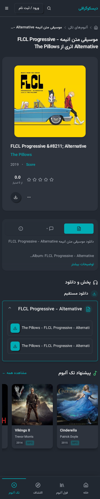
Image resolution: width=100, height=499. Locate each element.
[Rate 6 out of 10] (40, 179)
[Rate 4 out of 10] (34, 179)
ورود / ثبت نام (29, 8)
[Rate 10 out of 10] (51, 179)
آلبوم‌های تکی (78, 27)
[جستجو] (49, 8)
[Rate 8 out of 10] (45, 179)
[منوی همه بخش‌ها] (6, 8)
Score (30, 165)
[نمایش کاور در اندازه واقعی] (50, 101)
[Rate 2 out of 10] (29, 179)
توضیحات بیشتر (82, 264)
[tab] (79, 228)
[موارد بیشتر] (29, 197)
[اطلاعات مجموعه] (20, 229)
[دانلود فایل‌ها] (16, 197)
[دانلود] (15, 328)
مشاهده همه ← (14, 373)
